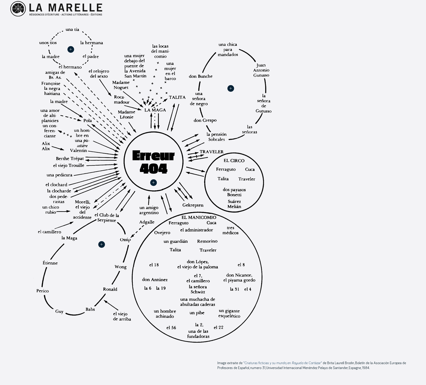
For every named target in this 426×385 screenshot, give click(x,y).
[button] (153, 182)
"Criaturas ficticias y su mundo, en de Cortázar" (282, 363)
